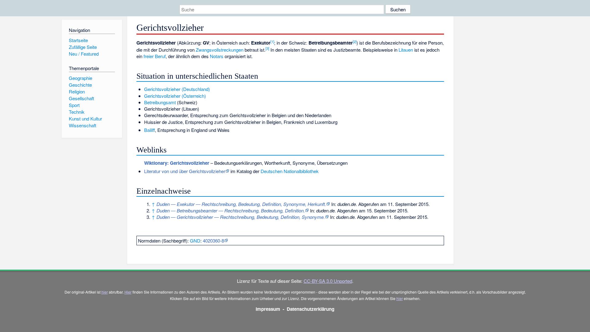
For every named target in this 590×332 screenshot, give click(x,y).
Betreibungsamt (160, 102)
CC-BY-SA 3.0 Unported (328, 281)
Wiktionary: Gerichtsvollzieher (176, 163)
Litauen (406, 49)
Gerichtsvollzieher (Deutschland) (177, 89)
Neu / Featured (84, 53)
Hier (128, 291)
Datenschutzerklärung (310, 309)
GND (195, 240)
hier (104, 291)
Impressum (268, 309)
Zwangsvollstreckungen (219, 49)
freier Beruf (155, 56)
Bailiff (149, 130)
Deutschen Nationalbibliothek (290, 171)
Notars (216, 56)
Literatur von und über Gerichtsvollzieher (184, 171)
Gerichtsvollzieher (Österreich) (175, 96)
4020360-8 (213, 240)
